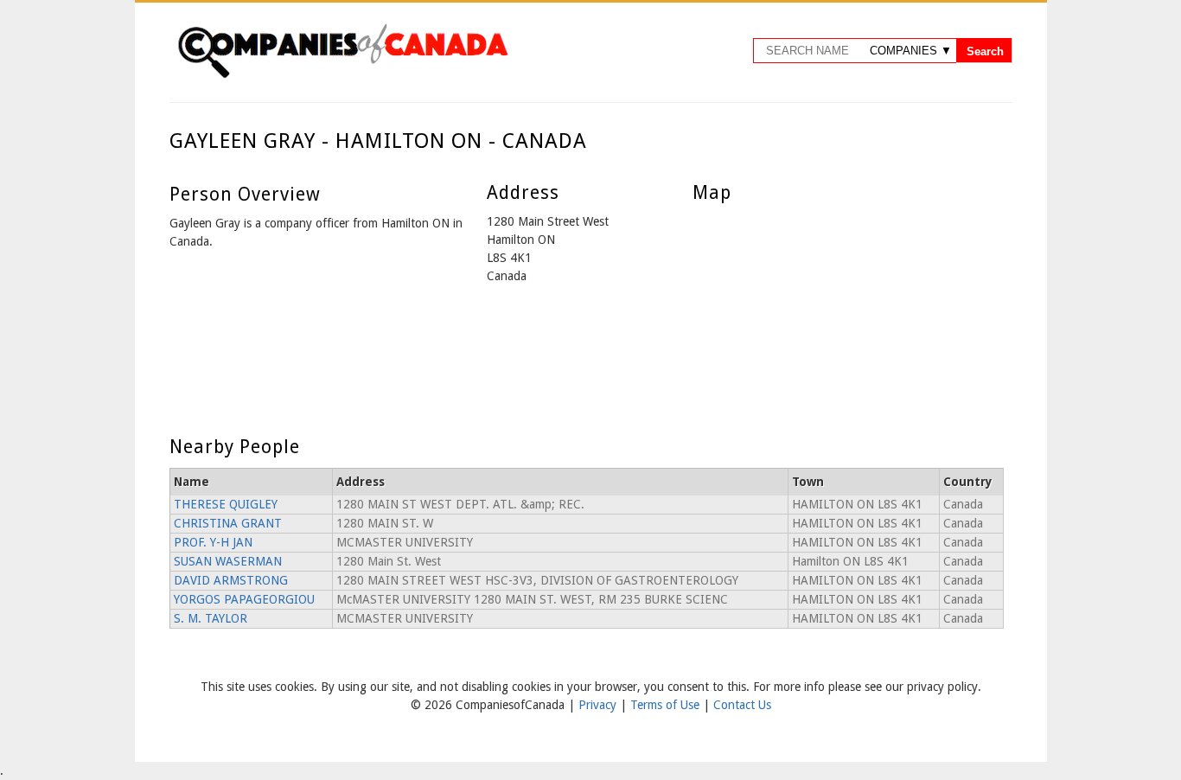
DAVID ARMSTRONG (231, 580)
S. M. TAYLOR (210, 618)
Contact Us (742, 705)
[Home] (342, 75)
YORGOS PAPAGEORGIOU (244, 599)
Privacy (599, 705)
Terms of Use (666, 705)
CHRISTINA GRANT (228, 523)
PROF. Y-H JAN (213, 542)
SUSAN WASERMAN (228, 561)
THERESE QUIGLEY (226, 504)
